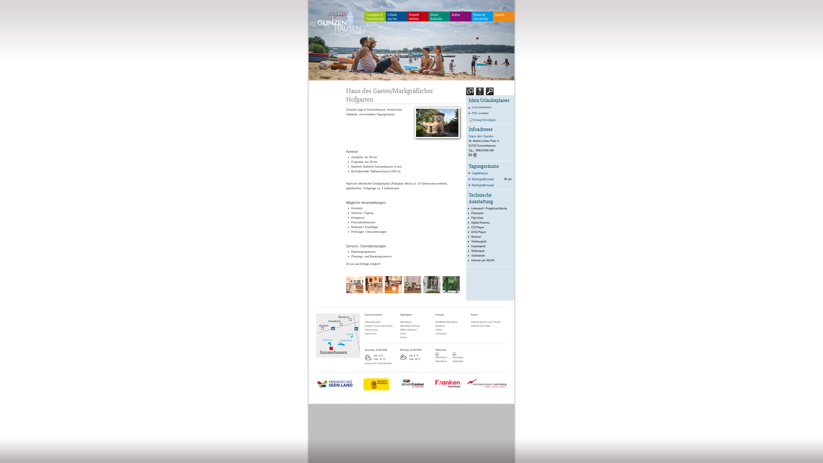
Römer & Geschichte (480, 17)
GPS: (475, 155)
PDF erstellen (480, 113)
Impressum (371, 333)
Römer (403, 337)
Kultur (456, 15)
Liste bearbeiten (481, 107)
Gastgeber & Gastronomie (375, 17)
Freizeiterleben (414, 17)
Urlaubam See (392, 17)
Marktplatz (458, 361)
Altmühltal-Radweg (409, 326)
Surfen (439, 329)
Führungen (441, 333)
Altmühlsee (406, 322)
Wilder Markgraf (408, 329)
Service (500, 15)
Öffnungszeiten (373, 322)
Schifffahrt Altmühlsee (447, 322)
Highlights (406, 314)
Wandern (440, 326)
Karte (479, 96)
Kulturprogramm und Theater (486, 322)
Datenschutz (371, 329)
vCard (471, 155)
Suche (490, 96)
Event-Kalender (436, 17)
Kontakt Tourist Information (379, 326)
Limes (403, 333)
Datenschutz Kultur (481, 326)
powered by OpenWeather (378, 363)
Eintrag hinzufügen (484, 120)
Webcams (441, 350)
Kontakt (471, 96)
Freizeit (440, 314)
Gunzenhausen (373, 314)
